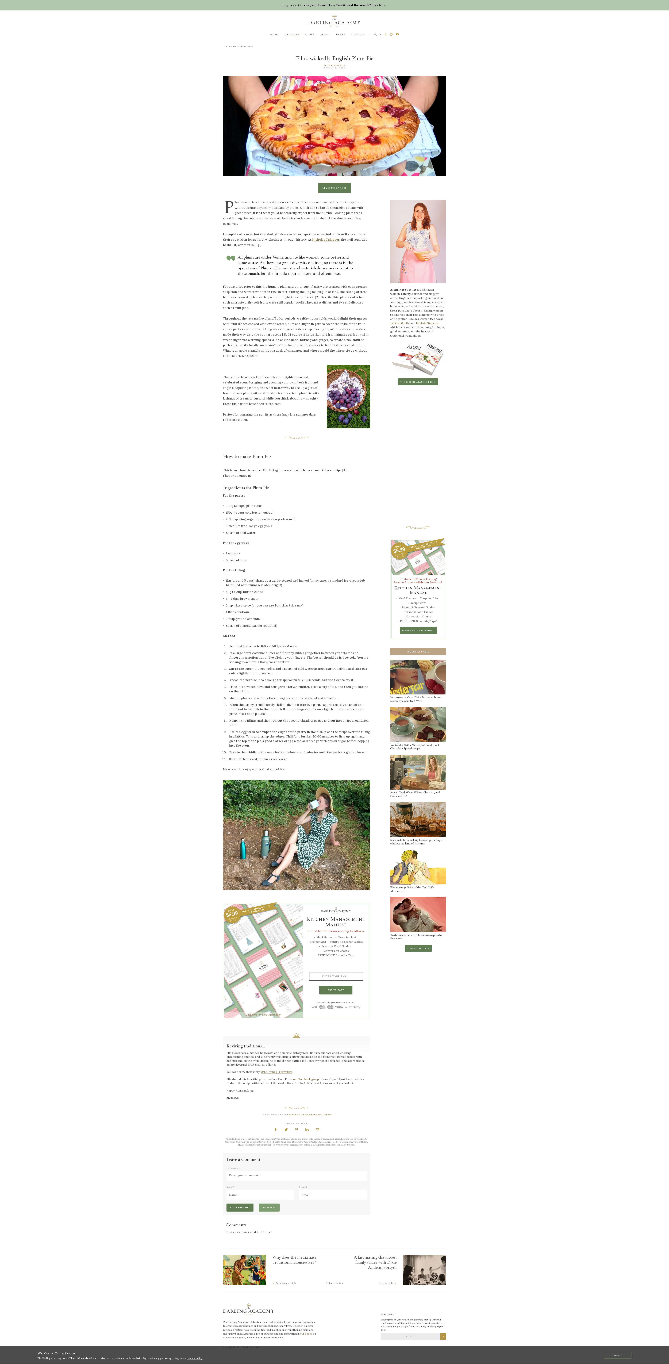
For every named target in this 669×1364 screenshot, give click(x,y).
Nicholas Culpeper (325, 239)
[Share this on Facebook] (275, 1129)
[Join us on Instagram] (391, 34)
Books (310, 34)
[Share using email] (317, 1129)
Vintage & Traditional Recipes (304, 1114)
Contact (358, 34)
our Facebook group (306, 1079)
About (325, 34)
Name (230, 1187)
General (327, 1114)
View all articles (418, 948)
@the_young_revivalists (276, 1072)
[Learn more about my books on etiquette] (418, 376)
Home (274, 34)
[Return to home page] (248, 1310)
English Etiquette (427, 323)
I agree (618, 1355)
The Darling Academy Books (418, 382)
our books (306, 1333)
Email (303, 1187)
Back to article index (240, 46)
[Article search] (375, 34)
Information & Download (418, 630)
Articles (292, 34)
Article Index (334, 1283)
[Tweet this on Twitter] (286, 1129)
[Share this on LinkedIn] (307, 1129)
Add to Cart (336, 990)
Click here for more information (263, 1014)
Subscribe (443, 1336)
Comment (233, 1168)
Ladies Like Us (399, 323)
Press (340, 34)
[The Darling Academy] (334, 21)
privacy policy (195, 1358)
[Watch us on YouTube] (397, 34)
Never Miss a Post (334, 188)
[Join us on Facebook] (385, 34)
